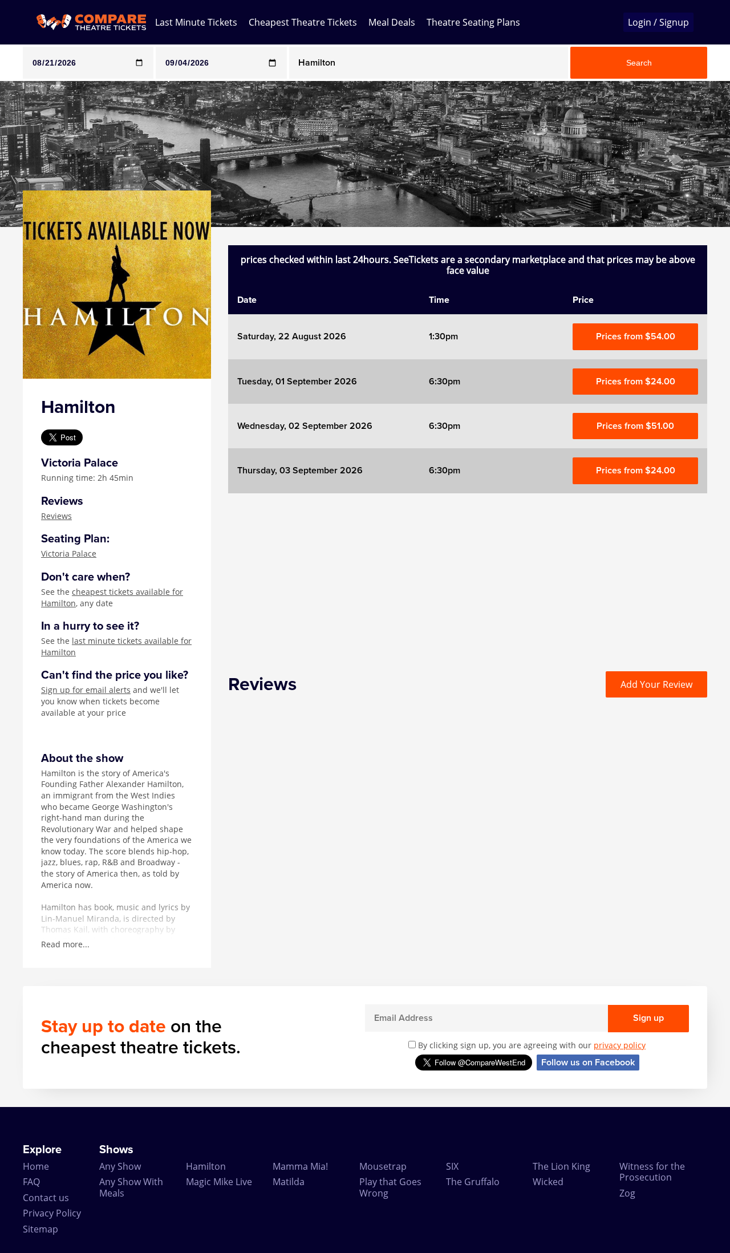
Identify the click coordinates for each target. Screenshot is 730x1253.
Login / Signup (658, 22)
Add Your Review (656, 684)
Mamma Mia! (300, 1166)
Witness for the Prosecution (652, 1171)
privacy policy (620, 1045)
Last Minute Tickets (196, 22)
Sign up (648, 1018)
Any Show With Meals (131, 1187)
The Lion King (561, 1166)
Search (639, 62)
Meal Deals (391, 22)
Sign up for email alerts (86, 689)
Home (36, 1166)
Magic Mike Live (219, 1181)
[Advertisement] (467, 573)
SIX (452, 1166)
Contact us (46, 1197)
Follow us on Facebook (588, 1062)
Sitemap (40, 1229)
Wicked (548, 1181)
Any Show (120, 1166)
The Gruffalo (473, 1181)
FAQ (31, 1181)
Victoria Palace (68, 553)
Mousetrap (383, 1166)
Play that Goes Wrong (390, 1187)
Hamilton (206, 1166)
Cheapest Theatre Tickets (303, 22)
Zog (627, 1193)
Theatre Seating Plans (473, 22)
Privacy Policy (52, 1213)
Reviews (56, 515)
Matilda (289, 1181)
